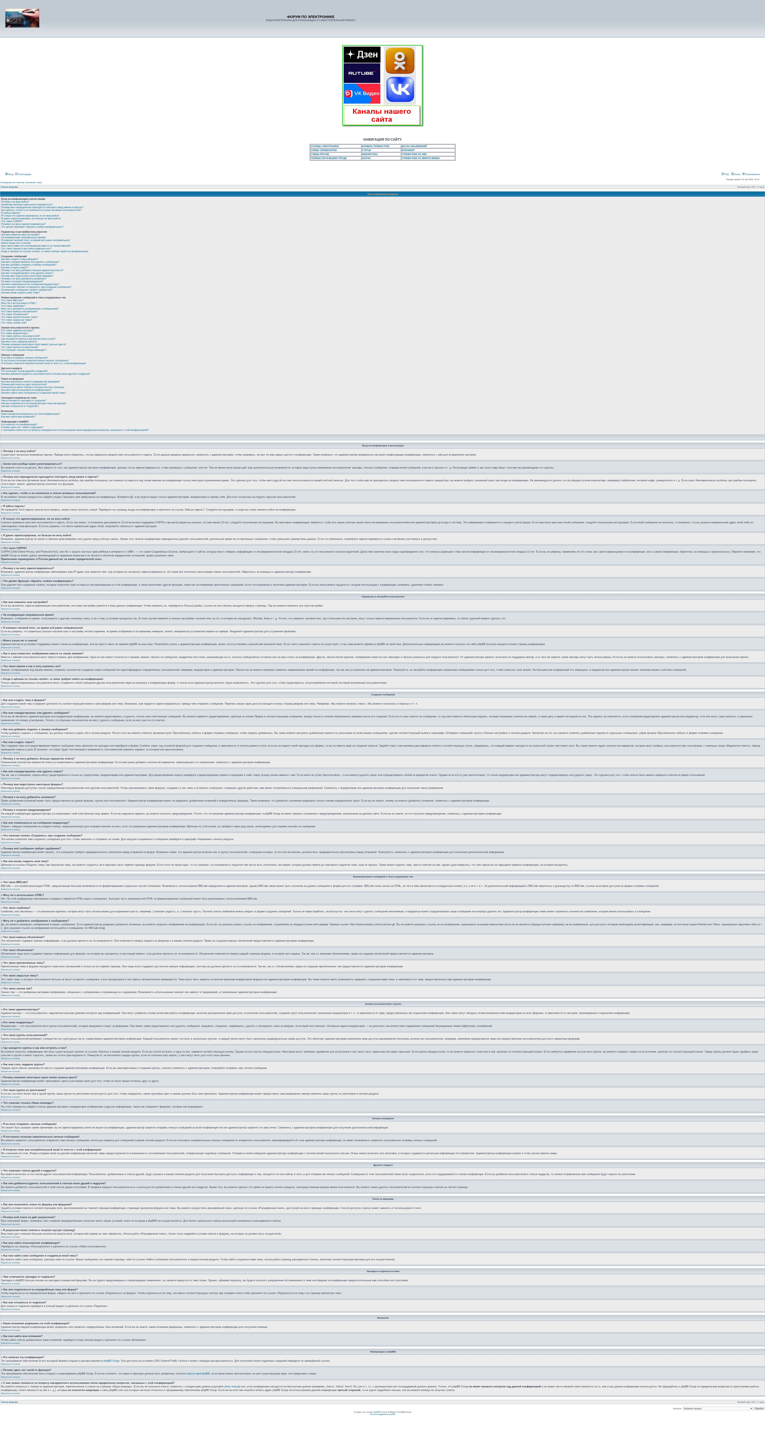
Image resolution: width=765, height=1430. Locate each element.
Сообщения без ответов (12, 182)
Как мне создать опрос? (14, 267)
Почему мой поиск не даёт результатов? (24, 384)
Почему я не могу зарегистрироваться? (23, 224)
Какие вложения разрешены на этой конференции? (30, 414)
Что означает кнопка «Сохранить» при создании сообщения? (36, 287)
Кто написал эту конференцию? (19, 424)
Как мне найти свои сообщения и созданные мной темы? (33, 392)
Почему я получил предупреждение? (22, 281)
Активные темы (34, 182)
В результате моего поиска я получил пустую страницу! (32, 387)
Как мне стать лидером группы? (19, 341)
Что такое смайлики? (13, 306)
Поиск (737, 174)
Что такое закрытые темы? (16, 320)
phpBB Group (111, 1360)
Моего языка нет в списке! (16, 243)
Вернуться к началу (10, 458)
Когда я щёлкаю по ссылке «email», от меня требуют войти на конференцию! (44, 251)
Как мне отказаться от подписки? (20, 406)
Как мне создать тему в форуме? (19, 259)
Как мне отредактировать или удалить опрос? (27, 273)
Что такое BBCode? (12, 300)
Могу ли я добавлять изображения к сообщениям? (30, 308)
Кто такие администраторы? (17, 330)
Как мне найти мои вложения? (18, 416)
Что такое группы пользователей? (20, 336)
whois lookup (231, 1386)
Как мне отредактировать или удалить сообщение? (30, 262)
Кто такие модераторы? (14, 333)
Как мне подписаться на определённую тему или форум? (33, 403)
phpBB (376, 1412)
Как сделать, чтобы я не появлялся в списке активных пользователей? (41, 210)
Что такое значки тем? (14, 322)
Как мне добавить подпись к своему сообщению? (29, 264)
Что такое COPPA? (12, 221)
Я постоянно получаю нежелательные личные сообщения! (34, 360)
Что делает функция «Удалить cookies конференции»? (32, 226)
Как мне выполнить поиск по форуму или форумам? (30, 381)
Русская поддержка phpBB (382, 1414)
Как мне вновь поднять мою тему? (20, 292)
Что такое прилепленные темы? (19, 317)
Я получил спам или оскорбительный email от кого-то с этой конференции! (43, 363)
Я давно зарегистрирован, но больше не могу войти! (31, 218)
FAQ (726, 174)
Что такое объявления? (14, 314)
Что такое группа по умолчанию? (20, 347)
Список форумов (9, 187)
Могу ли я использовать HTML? (19, 303)
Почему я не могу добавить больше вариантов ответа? (32, 270)
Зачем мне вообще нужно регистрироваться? (27, 204)
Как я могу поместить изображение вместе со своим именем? (36, 245)
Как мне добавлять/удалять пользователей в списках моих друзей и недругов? (45, 373)
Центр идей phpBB (198, 1373)
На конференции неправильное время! (23, 237)
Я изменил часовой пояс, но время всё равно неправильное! (35, 240)
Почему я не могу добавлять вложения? (23, 278)
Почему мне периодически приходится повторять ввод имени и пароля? (42, 207)
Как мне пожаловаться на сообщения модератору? (30, 284)
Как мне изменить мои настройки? (20, 234)
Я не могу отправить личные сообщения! (24, 357)
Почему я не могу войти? (15, 201)
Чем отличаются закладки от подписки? (23, 400)
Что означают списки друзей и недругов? (24, 371)
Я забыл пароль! (10, 213)
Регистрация (24, 174)
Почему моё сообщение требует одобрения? (27, 289)
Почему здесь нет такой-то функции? (22, 427)
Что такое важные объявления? (19, 311)
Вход (10, 174)
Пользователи (752, 174)
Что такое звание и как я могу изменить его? (26, 248)
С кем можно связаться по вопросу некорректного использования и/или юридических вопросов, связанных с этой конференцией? (75, 430)
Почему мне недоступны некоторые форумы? (27, 275)
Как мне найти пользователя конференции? (26, 390)
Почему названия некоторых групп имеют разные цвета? (33, 344)
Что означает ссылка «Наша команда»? (24, 350)
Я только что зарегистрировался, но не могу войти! (30, 215)
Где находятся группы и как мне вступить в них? (28, 338)
